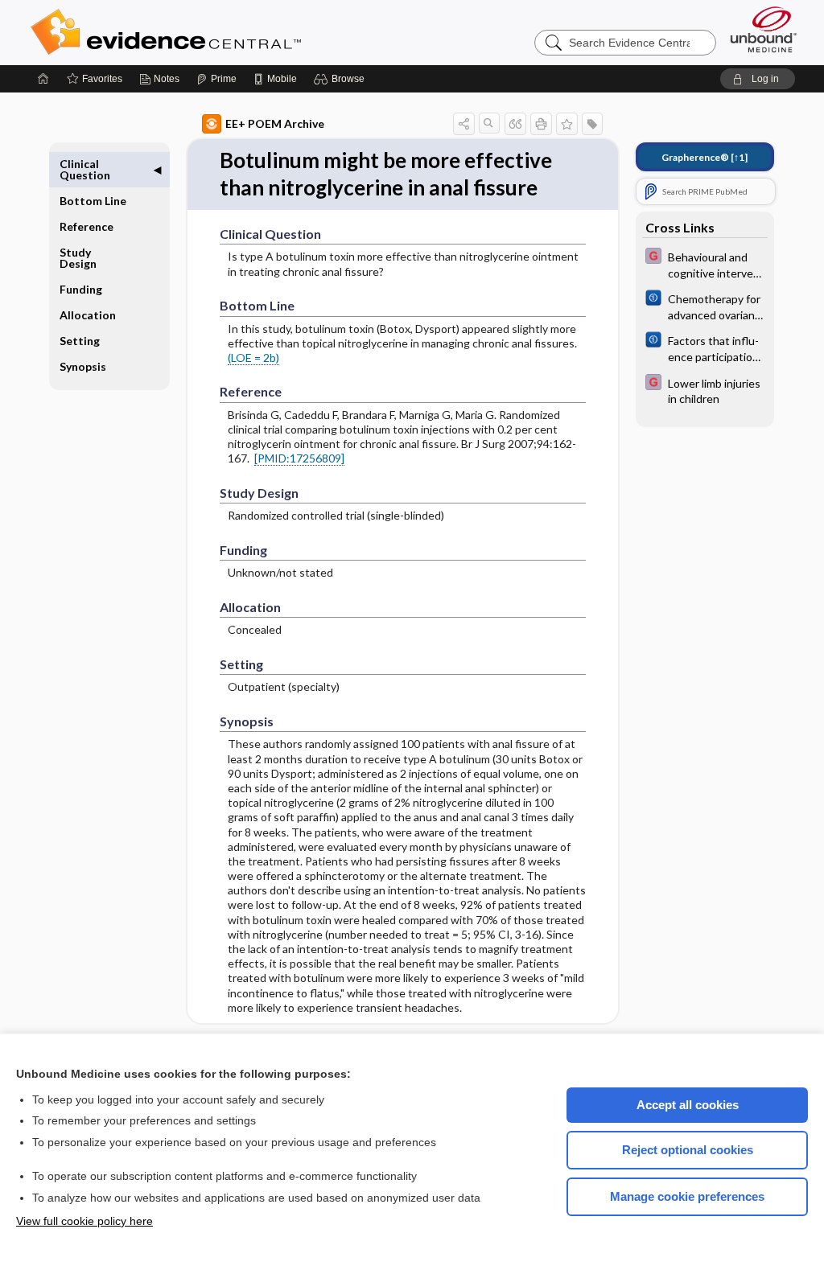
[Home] (43, 78)
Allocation (88, 315)
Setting (80, 340)
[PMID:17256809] (299, 458)
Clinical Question (85, 169)
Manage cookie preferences (687, 1196)
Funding (81, 289)
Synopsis (83, 366)
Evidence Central (230, 32)
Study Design (78, 257)
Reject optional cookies (687, 1150)
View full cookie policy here (84, 1221)
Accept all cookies (688, 1105)
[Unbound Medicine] (763, 29)
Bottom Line (93, 201)
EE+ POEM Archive (274, 123)
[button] (341, 78)
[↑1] (704, 157)
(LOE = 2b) (253, 357)
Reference (86, 226)
